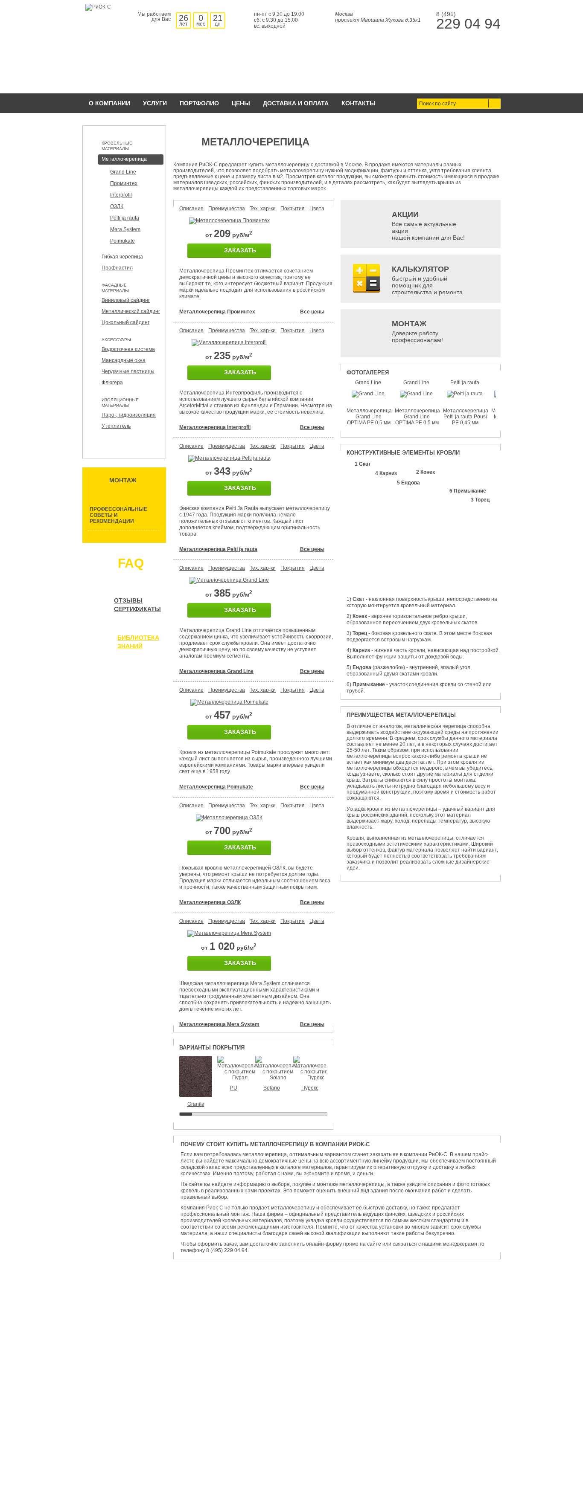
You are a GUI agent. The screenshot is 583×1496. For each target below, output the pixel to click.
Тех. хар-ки (263, 209)
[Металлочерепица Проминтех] (229, 220)
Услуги (155, 103)
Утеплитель (116, 426)
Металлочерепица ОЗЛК (210, 902)
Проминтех (123, 183)
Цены (241, 103)
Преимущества (226, 209)
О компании (109, 103)
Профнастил (117, 268)
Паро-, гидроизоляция (129, 415)
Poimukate (122, 241)
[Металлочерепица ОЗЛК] (229, 817)
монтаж (123, 480)
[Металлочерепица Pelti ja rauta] (229, 458)
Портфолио (199, 103)
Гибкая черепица (122, 257)
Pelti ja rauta (124, 218)
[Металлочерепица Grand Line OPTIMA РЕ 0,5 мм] (368, 394)
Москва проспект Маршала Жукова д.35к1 (378, 17)
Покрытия (292, 209)
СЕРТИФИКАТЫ (137, 609)
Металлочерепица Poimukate (216, 787)
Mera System (125, 229)
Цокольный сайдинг (125, 322)
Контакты (358, 103)
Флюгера (112, 383)
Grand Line (123, 172)
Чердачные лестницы (128, 371)
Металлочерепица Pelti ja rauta (218, 549)
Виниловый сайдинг (126, 300)
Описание (191, 209)
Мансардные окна (124, 360)
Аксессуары (116, 339)
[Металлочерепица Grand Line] (229, 580)
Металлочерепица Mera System (219, 1024)
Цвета (316, 209)
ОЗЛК (116, 206)
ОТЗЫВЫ (128, 600)
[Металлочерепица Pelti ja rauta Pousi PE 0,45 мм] (465, 394)
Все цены (312, 312)
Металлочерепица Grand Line (216, 671)
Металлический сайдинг (131, 311)
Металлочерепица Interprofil (215, 427)
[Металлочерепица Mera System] (229, 933)
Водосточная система (128, 349)
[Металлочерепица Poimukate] (229, 702)
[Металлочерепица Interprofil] (229, 342)
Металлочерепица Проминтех (217, 312)
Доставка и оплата (296, 103)
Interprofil (121, 195)
